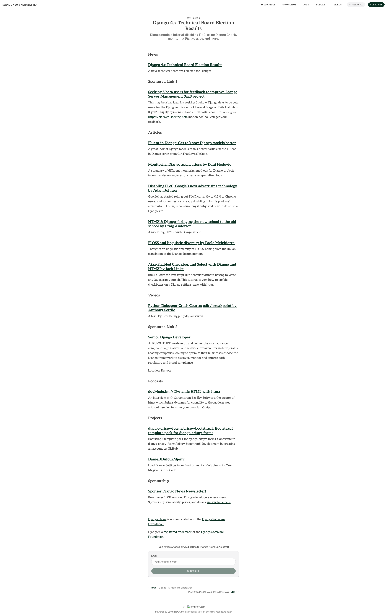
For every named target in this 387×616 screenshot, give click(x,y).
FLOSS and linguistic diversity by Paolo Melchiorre (191, 243)
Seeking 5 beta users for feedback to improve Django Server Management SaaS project (192, 94)
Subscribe (376, 4)
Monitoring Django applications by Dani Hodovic (189, 164)
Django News (157, 519)
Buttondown (174, 611)
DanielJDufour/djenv (166, 459)
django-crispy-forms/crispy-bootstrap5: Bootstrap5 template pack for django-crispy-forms (190, 430)
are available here (219, 502)
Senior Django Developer (169, 337)
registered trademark (178, 532)
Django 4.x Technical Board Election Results (185, 65)
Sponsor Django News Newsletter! (177, 491)
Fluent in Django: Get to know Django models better (192, 143)
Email (154, 556)
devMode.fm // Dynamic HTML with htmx (184, 391)
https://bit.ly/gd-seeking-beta (168, 117)
